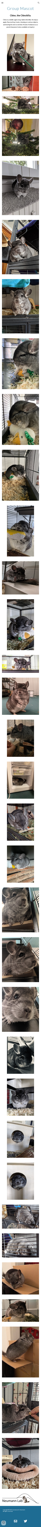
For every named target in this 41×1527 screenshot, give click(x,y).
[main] (20, 17)
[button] (2, 2)
